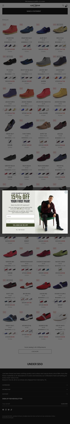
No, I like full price (20, 229)
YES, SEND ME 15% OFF (20, 225)
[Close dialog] (66, 192)
